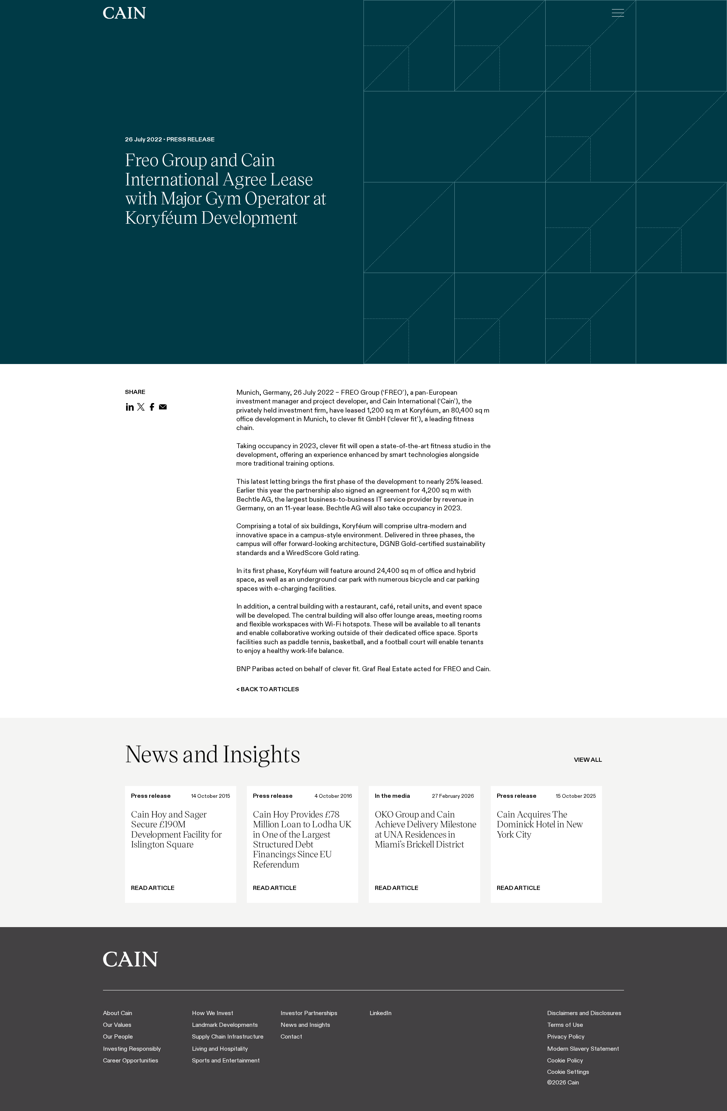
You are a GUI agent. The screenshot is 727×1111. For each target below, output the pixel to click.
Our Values (117, 1024)
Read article (153, 887)
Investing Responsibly (132, 1048)
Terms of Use (565, 1024)
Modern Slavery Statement (583, 1048)
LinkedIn (381, 1013)
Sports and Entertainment (226, 1060)
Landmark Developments (225, 1024)
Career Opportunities (130, 1060)
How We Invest (212, 1013)
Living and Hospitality (220, 1048)
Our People (118, 1036)
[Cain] (124, 13)
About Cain (117, 1013)
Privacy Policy (566, 1036)
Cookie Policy (565, 1060)
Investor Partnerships (309, 1013)
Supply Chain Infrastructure (228, 1036)
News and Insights (305, 1024)
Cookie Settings (568, 1071)
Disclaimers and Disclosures (584, 1013)
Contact (291, 1036)
